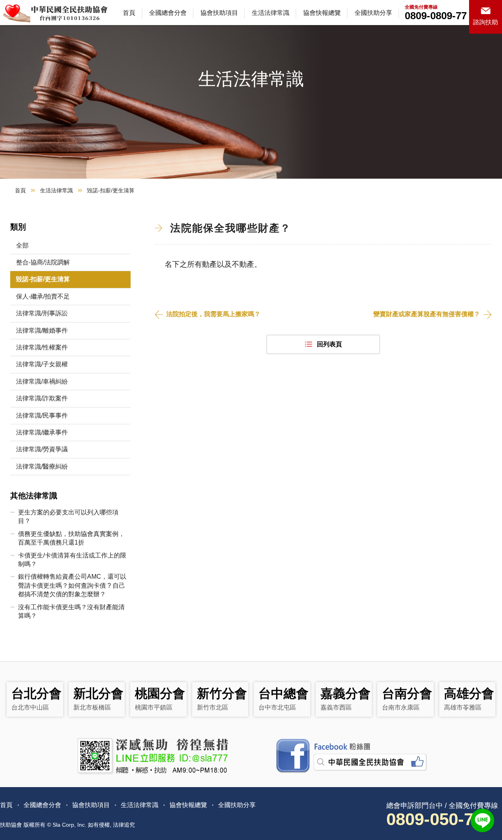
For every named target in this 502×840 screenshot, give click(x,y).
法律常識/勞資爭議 (42, 449)
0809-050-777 (439, 819)
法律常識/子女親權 (42, 364)
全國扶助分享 (373, 12)
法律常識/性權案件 (42, 347)
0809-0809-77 (436, 16)
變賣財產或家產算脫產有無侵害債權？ (426, 314)
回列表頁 (329, 344)
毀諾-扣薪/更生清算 (43, 279)
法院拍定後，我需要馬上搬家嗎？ (213, 314)
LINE (482, 820)
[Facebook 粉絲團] (350, 756)
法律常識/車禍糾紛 (42, 381)
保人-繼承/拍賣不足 (43, 296)
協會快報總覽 (322, 12)
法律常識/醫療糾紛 (42, 466)
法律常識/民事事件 (42, 415)
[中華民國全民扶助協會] (55, 12)
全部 (22, 245)
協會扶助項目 (219, 12)
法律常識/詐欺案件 (42, 398)
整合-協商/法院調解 (43, 262)
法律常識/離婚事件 (42, 330)
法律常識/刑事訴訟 (42, 313)
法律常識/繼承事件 (42, 432)
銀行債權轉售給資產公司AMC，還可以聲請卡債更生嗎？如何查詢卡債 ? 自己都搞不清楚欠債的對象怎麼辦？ (72, 585)
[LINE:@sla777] (152, 756)
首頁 (129, 12)
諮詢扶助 (485, 22)
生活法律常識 (270, 12)
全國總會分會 (168, 12)
